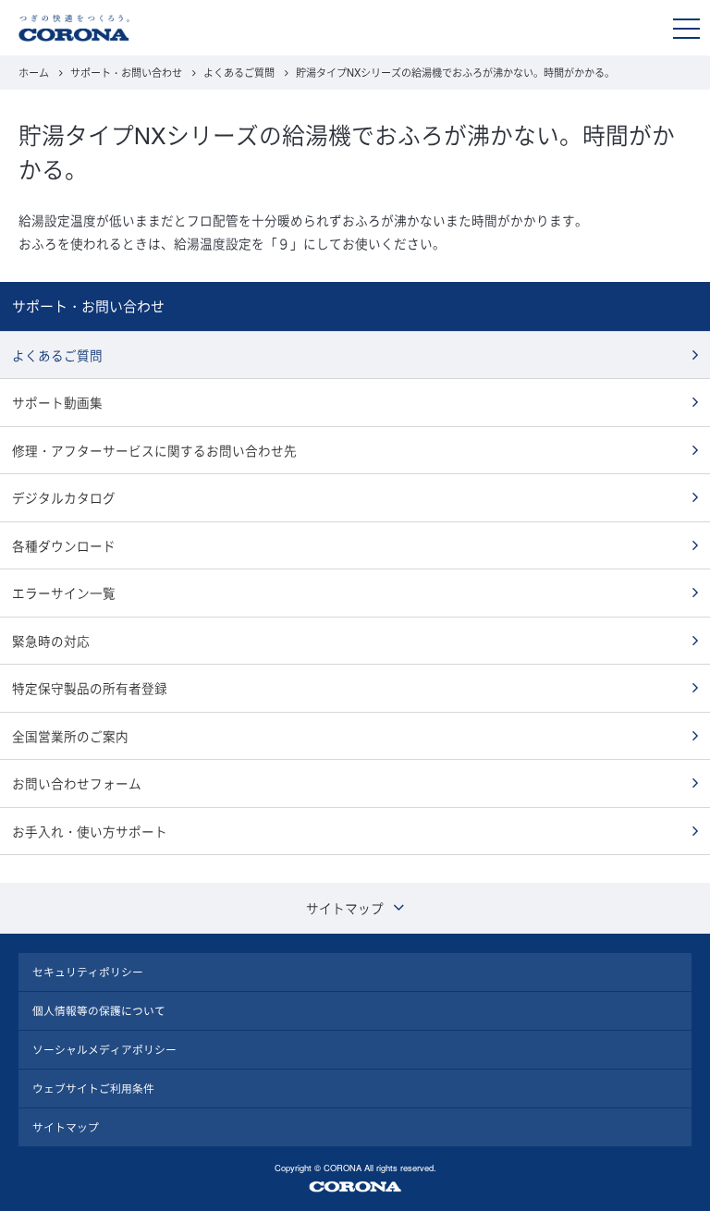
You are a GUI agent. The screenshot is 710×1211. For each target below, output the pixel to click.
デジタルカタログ (64, 497)
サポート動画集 (57, 402)
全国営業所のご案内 (70, 736)
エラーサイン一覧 (64, 592)
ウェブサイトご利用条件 (93, 1088)
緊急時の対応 (51, 640)
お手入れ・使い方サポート (89, 831)
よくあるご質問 (239, 72)
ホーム (33, 72)
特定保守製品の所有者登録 (89, 688)
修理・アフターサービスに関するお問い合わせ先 (154, 450)
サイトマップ (65, 1126)
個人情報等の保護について (98, 1010)
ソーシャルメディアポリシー (104, 1049)
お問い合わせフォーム (76, 783)
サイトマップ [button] (345, 908)
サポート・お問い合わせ (126, 72)
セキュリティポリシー (87, 971)
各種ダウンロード (64, 545)
